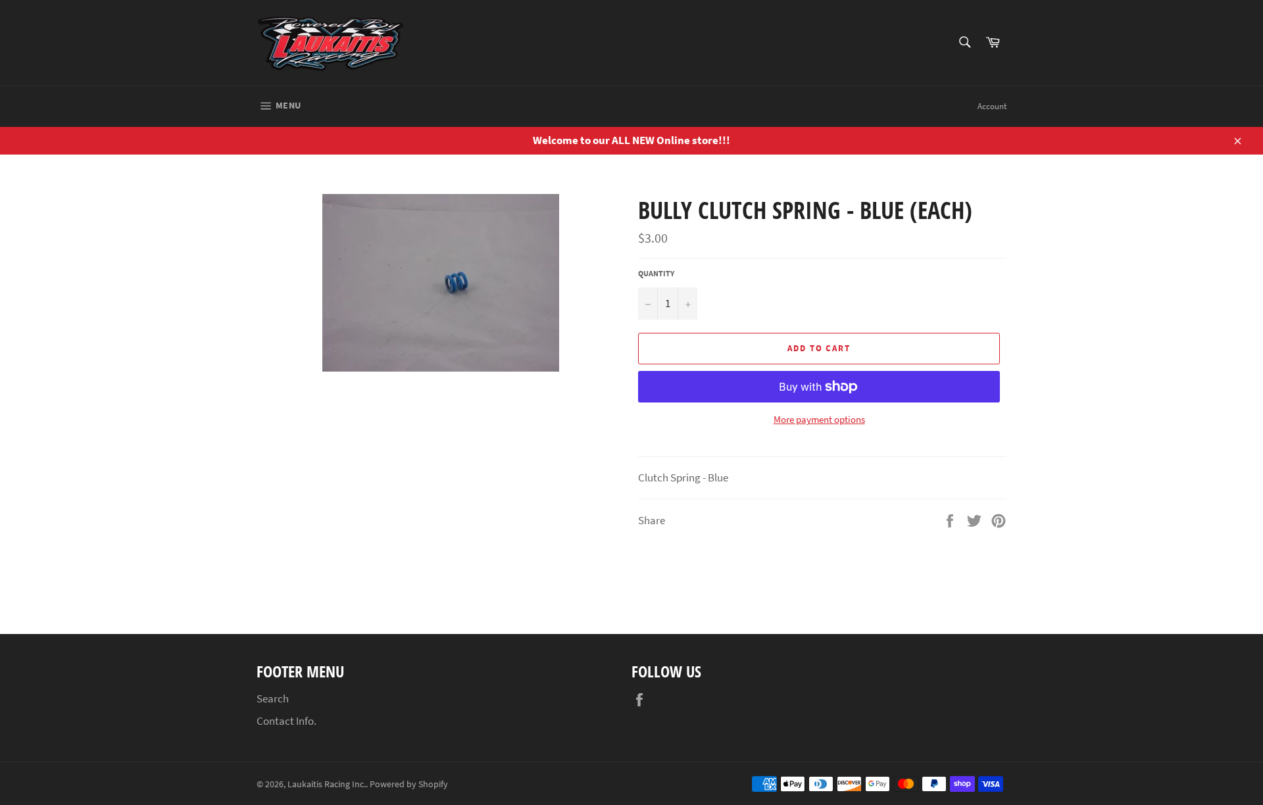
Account (992, 106)
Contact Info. (286, 721)
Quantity (656, 273)
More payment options (819, 419)
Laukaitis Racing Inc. (326, 784)
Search (273, 698)
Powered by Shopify (409, 784)
